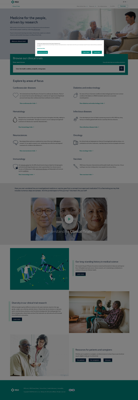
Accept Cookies (97, 52)
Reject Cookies (86, 52)
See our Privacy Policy (41, 48)
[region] (69, 48)
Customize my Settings (42, 52)
